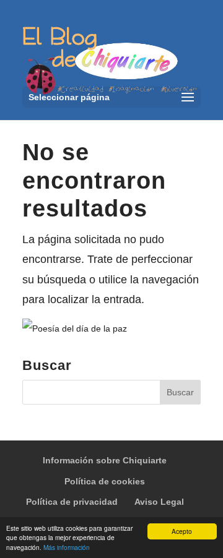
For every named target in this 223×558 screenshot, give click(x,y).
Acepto (182, 531)
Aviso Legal (159, 502)
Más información (66, 547)
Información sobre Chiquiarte (105, 460)
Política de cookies (104, 481)
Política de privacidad (72, 502)
